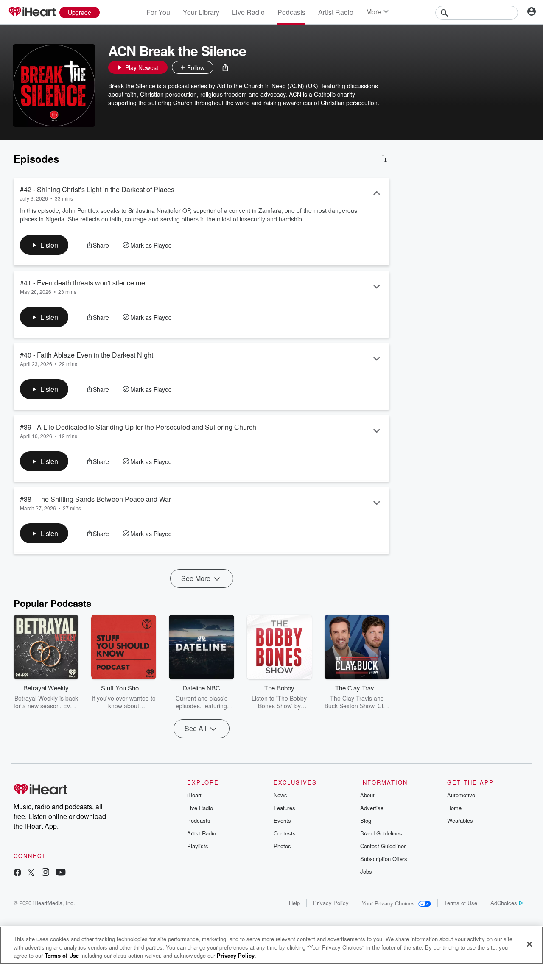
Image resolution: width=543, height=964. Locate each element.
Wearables (460, 820)
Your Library (201, 12)
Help (294, 903)
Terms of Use (460, 903)
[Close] (529, 944)
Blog (365, 820)
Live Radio (248, 12)
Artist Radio (335, 12)
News (280, 795)
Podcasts (291, 12)
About (367, 795)
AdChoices (503, 903)
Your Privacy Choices (388, 903)
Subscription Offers (383, 859)
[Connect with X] (31, 873)
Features (284, 808)
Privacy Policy (331, 903)
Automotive (461, 795)
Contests (285, 833)
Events (282, 820)
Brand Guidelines (381, 833)
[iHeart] (31, 12)
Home (454, 808)
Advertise (371, 808)
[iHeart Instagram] (45, 873)
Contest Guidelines (383, 846)
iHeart (194, 795)
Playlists (197, 846)
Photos (282, 846)
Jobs (366, 871)
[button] (225, 67)
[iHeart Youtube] (61, 873)
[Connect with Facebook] (17, 873)
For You (158, 12)
